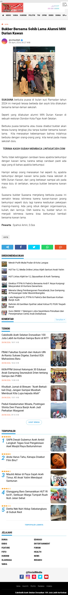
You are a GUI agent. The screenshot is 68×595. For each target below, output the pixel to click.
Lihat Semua (34, 422)
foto (4, 552)
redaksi (38, 560)
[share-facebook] (21, 247)
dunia (58, 15)
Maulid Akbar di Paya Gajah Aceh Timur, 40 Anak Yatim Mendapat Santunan (25, 477)
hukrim (23, 15)
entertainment (42, 543)
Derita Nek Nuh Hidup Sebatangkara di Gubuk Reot (26, 510)
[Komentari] (60, 247)
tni (38, 15)
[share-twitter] (34, 247)
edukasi (38, 539)
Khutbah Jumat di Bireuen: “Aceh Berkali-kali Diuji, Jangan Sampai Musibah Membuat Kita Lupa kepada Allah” (24, 390)
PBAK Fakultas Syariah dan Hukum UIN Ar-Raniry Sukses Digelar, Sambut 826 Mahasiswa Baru (24, 355)
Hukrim (25, 586)
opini (44, 15)
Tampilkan (60, 320)
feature (6, 547)
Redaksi (41, 586)
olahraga (7, 560)
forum (37, 547)
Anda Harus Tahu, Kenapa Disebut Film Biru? (25, 458)
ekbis (51, 15)
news (8, 15)
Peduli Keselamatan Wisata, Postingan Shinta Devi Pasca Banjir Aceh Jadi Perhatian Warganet (23, 407)
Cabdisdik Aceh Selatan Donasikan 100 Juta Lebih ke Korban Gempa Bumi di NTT (25, 336)
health (37, 552)
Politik (33, 586)
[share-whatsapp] (47, 247)
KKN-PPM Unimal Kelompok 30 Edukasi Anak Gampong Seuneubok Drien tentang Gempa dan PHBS (25, 373)
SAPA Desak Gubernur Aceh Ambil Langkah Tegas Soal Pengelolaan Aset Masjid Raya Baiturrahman (25, 443)
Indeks (49, 586)
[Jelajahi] (64, 4)
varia (15, 15)
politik (32, 15)
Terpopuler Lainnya (34, 525)
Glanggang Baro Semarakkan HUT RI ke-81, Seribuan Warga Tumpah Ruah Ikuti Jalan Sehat (27, 495)
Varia (18, 586)
